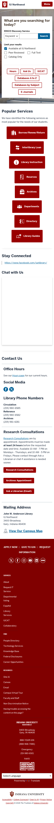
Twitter (11, 389)
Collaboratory (9, 625)
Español (7, 606)
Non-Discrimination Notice (16, 703)
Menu (47, 4)
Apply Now (10, 547)
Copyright (10, 803)
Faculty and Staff (11, 698)
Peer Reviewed (16, 53)
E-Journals (27, 91)
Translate (35, 780)
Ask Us (27, 71)
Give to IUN (28, 547)
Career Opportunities (13, 662)
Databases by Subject (27, 85)
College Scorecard (21, 799)
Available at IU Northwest (22, 48)
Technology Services (13, 646)
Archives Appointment (19, 480)
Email (6, 687)
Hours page (18, 375)
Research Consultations (16, 438)
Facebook (5, 389)
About (6, 582)
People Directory (11, 640)
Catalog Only (15, 57)
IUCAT (41, 71)
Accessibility (7, 799)
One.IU (6, 677)
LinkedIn (36, 560)
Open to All (34, 799)
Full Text (36, 53)
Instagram (23, 560)
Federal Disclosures (12, 656)
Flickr (43, 560)
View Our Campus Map (25, 531)
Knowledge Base (11, 651)
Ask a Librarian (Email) (19, 491)
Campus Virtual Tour (13, 693)
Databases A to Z (27, 78)
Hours (13, 71)
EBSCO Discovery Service (17, 31)
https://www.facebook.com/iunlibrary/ (26, 262)
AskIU (27, 758)
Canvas (6, 682)
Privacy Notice (46, 799)
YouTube (30, 560)
